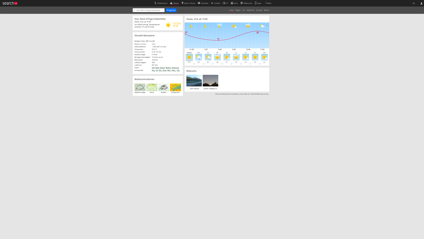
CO (157, 70)
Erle (153, 68)
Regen (238, 10)
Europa (259, 10)
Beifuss (168, 68)
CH (243, 10)
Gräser (162, 68)
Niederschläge (140, 92)
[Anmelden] (421, 3)
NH (153, 70)
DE (414, 3)
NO (160, 70)
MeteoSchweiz (226, 94)
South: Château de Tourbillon (215, 88)
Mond (266, 10)
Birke (157, 68)
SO (178, 70)
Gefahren (250, 10)
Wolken (163, 92)
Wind (152, 92)
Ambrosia (175, 68)
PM (169, 70)
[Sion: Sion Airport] (194, 80)
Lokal (231, 10)
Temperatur (175, 92)
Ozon (165, 70)
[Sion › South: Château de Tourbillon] (210, 80)
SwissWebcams (235, 94)
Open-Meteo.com (245, 94)
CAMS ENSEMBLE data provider (260, 94)
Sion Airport (194, 88)
